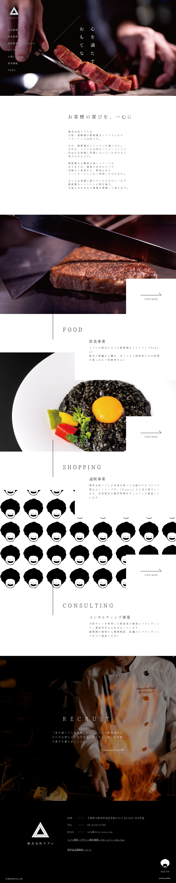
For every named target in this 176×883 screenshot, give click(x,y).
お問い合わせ (15, 57)
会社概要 (13, 30)
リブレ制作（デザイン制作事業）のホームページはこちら (96, 840)
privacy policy (164, 878)
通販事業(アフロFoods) (21, 43)
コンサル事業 (15, 50)
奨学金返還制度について (79, 850)
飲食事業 (13, 37)
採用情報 (13, 63)
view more (151, 299)
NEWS (12, 70)
